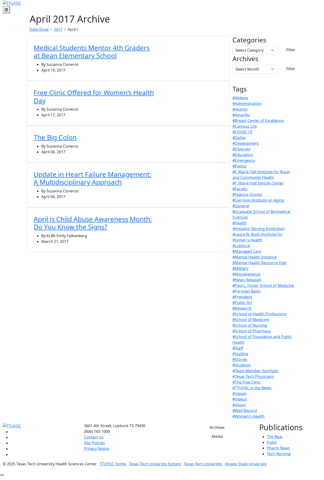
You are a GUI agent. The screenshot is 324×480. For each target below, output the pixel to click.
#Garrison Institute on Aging (258, 200)
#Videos (239, 399)
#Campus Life (244, 126)
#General (240, 205)
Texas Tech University (203, 463)
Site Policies (94, 442)
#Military (240, 268)
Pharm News (278, 448)
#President (242, 296)
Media (217, 436)
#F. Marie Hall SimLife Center (258, 183)
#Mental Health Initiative (254, 257)
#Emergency (243, 160)
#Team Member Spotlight (255, 370)
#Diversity (241, 149)
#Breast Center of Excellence (258, 120)
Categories (249, 40)
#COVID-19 (242, 132)
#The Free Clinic (246, 382)
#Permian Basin (246, 291)
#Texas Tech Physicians (253, 376)
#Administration (247, 103)
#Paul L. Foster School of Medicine (263, 285)
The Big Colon (55, 137)
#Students (241, 365)
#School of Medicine (250, 319)
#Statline (240, 353)
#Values (239, 393)
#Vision (239, 405)
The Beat (274, 436)
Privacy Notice (96, 448)
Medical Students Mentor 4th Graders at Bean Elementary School (92, 51)
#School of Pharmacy (251, 331)
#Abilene (240, 97)
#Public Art (242, 302)
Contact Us (94, 437)
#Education (242, 154)
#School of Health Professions (259, 314)
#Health (239, 223)
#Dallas (239, 137)
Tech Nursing (279, 453)
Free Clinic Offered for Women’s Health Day (94, 96)
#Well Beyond (244, 410)
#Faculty (239, 188)
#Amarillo (241, 115)
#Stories (239, 359)
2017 (58, 29)
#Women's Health (248, 416)
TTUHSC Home (113, 463)
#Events (239, 166)
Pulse (272, 442)
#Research (241, 308)
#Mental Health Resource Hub (259, 262)
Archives (245, 59)
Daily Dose (39, 29)
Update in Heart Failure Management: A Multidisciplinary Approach (92, 178)
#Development (245, 143)
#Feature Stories (247, 194)
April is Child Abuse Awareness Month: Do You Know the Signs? (93, 222)
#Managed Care (246, 251)
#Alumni (239, 109)
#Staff (237, 348)
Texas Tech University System (155, 463)
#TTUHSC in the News (251, 387)
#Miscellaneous (246, 274)
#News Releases (246, 279)
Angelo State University (246, 463)
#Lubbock (241, 245)
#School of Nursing (249, 325)
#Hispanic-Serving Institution (258, 228)
